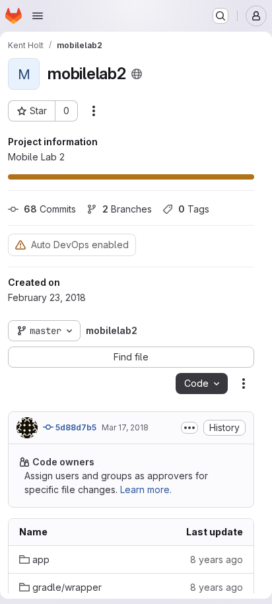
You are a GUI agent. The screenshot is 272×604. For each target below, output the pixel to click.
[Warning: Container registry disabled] (20, 244)
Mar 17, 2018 (125, 427)
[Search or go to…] (220, 16)
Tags (193, 209)
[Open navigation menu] (37, 15)
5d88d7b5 (74, 427)
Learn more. (146, 489)
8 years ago (216, 559)
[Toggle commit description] (189, 428)
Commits (50, 209)
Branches (127, 209)
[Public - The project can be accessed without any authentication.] (136, 74)
